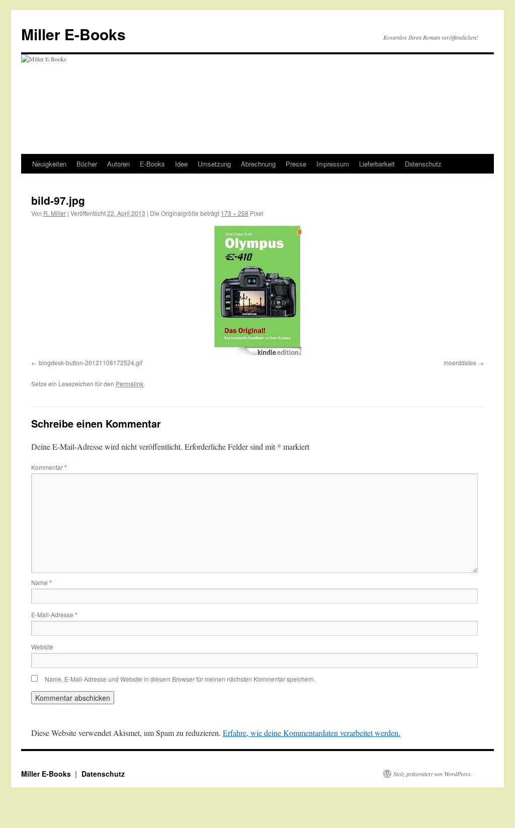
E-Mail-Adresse (54, 614)
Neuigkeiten (49, 164)
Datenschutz (423, 164)
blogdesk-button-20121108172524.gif (90, 362)
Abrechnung (258, 164)
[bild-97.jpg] (257, 290)
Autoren (118, 164)
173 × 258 (234, 213)
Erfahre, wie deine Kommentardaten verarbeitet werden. (311, 732)
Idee (181, 164)
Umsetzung (214, 164)
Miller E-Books (73, 34)
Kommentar (49, 467)
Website (42, 646)
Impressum (332, 164)
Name (41, 582)
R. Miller (54, 213)
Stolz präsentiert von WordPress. (432, 774)
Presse (296, 164)
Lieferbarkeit (377, 164)
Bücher (86, 164)
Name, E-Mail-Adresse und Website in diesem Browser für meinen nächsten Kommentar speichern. (180, 679)
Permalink (129, 383)
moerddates (460, 362)
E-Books (152, 164)
